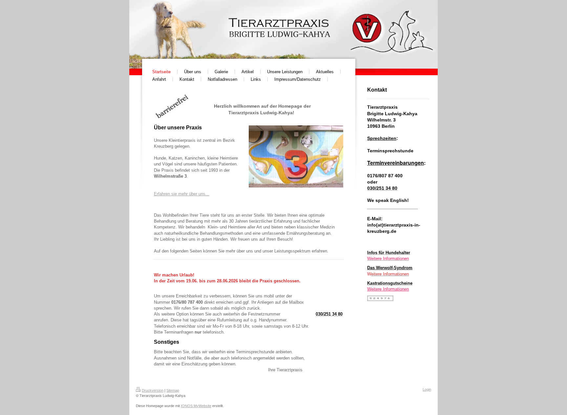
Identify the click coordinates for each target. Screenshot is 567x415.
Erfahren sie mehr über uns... (181, 193)
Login (427, 389)
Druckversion (152, 390)
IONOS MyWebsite (196, 406)
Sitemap (172, 390)
